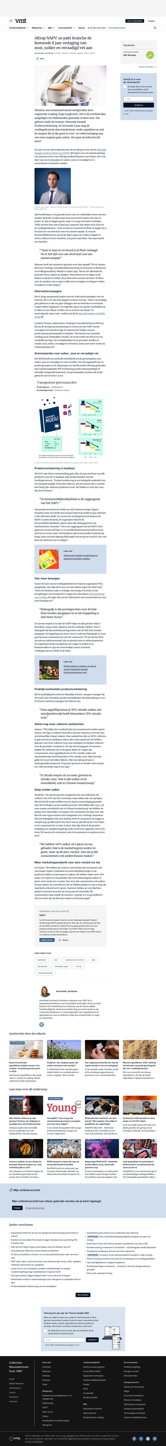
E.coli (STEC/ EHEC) (92, 1371)
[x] (141, 1439)
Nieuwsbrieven (19, 1366)
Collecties (15, 1362)
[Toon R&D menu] (54, 28)
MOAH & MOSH (90, 1397)
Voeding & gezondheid (134, 1409)
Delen (42, 59)
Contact (12, 1392)
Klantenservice (15, 1388)
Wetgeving (47, 1391)
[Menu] (11, 20)
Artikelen (46, 1367)
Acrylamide (88, 1393)
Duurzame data (130, 1376)
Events (11, 1379)
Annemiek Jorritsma (44, 53)
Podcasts (46, 1380)
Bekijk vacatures (146, 67)
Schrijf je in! (138, 105)
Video (44, 1384)
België (126, 1391)
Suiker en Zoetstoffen (75, 960)
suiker (97, 805)
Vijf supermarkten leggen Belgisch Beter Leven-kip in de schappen (40, 1275)
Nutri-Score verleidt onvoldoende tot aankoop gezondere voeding (80, 557)
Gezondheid (42, 966)
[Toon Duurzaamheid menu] (74, 28)
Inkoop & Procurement (134, 1387)
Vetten (79, 966)
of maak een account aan (35, 1208)
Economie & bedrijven (134, 1395)
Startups (46, 1376)
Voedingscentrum (45, 973)
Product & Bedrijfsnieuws (135, 1417)
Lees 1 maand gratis (134, 21)
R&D (85, 1404)
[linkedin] (41, 1024)
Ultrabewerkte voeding (93, 1417)
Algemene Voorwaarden (78, 1439)
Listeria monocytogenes (94, 1367)
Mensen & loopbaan (132, 1400)
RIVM (93, 960)
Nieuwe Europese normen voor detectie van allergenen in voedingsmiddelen (121, 1259)
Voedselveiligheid (91, 1362)
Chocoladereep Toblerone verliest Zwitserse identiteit (35, 1251)
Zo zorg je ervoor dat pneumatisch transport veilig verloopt (126, 1255)
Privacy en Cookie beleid (103, 1439)
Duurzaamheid (130, 1362)
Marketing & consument (135, 1404)
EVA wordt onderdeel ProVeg (99, 1273)
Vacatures (13, 1401)
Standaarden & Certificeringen (55, 1420)
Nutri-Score (47, 1412)
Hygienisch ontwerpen (93, 1376)
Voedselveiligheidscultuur (94, 1380)
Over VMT (15, 1371)
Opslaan (65, 940)
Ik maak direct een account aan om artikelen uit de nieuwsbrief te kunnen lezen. (141, 89)
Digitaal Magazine (16, 1383)
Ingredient (42, 960)
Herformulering (61, 966)
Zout (56, 960)
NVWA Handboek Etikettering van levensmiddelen (33, 1286)
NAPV (45, 1407)
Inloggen (151, 21)
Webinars (46, 1371)
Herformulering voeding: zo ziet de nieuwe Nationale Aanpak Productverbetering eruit (80, 669)
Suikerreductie (89, 1413)
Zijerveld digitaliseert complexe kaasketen (106, 1262)
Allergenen (47, 1425)
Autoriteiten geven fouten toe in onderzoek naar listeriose (113, 1233)
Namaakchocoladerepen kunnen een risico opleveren (110, 1251)
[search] (155, 27)
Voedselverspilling (132, 1367)
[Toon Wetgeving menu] (43, 28)
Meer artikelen (83, 1295)
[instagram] (155, 1439)
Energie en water (131, 1371)
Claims (45, 1416)
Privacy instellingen (34, 1441)
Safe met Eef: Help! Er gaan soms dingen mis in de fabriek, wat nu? (40, 1247)
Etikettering (47, 1403)
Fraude (86, 1384)
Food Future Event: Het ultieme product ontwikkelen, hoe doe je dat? (117, 1244)
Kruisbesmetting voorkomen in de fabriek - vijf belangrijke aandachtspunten (121, 1247)
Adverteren (13, 1397)
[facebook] (134, 1439)
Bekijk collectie (47, 940)
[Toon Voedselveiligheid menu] (27, 28)
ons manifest (68, 1436)
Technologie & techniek (134, 1413)
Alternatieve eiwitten (92, 1409)
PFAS (85, 1389)
